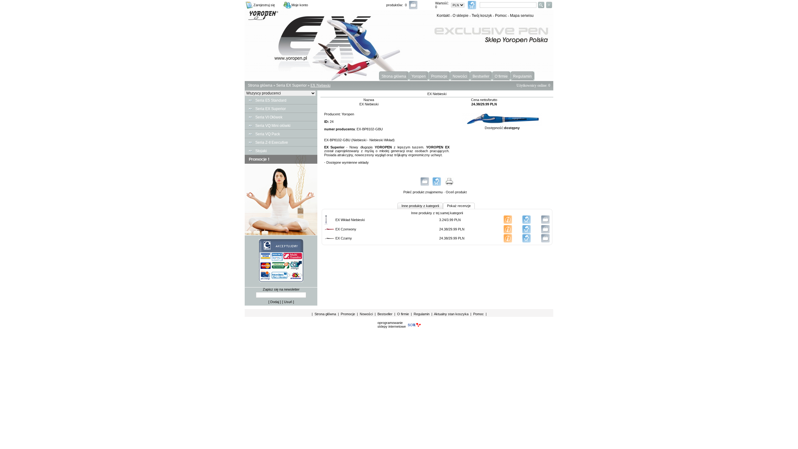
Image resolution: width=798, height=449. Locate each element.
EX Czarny (343, 238)
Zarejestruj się (264, 5)
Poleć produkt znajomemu (423, 192)
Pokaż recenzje (459, 206)
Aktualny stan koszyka (451, 314)
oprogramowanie (390, 323)
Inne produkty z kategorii (420, 206)
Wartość (441, 3)
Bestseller (481, 76)
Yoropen (418, 76)
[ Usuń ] (288, 302)
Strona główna (394, 76)
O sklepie (461, 15)
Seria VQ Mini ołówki (273, 125)
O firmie (501, 76)
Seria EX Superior (291, 85)
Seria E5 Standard (270, 100)
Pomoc (501, 15)
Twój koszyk (482, 15)
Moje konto (299, 5)
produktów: (395, 5)
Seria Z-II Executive (271, 142)
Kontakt (443, 15)
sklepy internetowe (391, 326)
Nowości (460, 76)
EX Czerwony (345, 229)
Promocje (439, 76)
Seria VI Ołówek (268, 117)
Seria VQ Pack (267, 134)
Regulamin (522, 76)
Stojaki (261, 151)
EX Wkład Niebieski (350, 220)
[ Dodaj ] (274, 302)
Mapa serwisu (522, 15)
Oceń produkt (456, 192)
